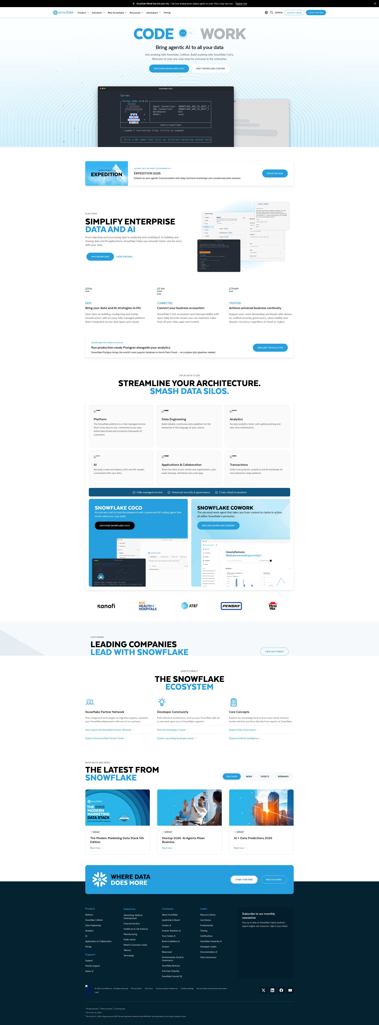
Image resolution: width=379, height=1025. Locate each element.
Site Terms (149, 988)
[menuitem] (83, 12)
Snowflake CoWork (94, 920)
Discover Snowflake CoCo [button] (169, 68)
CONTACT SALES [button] (294, 12)
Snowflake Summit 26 (172, 976)
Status (88, 971)
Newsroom (167, 952)
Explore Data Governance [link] (242, 729)
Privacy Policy (136, 988)
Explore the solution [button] (270, 347)
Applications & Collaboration (98, 941)
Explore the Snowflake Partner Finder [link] (104, 738)
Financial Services (132, 923)
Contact (165, 946)
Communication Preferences (167, 988)
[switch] (187, 33)
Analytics (89, 930)
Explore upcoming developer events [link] (175, 738)
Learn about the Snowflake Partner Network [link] (108, 729)
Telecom (127, 950)
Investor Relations (170, 930)
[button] (375, 3)
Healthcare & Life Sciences (136, 929)
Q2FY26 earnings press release (126, 1016)
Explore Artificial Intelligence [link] (244, 738)
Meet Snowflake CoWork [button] (210, 68)
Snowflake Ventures (171, 965)
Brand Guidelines (169, 941)
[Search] (271, 12)
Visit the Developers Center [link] (171, 729)
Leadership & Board (171, 920)
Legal (97, 992)
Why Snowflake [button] (100, 256)
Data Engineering (93, 925)
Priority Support (92, 966)
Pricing (88, 946)
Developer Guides (208, 946)
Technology (129, 955)
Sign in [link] (278, 12)
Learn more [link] (99, 441)
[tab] (232, 776)
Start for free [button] (244, 879)
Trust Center (167, 936)
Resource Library (208, 914)
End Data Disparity (170, 971)
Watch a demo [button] (274, 879)
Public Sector (130, 939)
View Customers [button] (274, 651)
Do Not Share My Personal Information (212, 988)
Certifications (206, 936)
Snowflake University (209, 941)
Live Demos (205, 920)
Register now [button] (275, 173)
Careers (165, 925)
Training (203, 930)
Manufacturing (130, 934)
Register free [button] (241, 3)
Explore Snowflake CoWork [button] (218, 525)
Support (89, 960)
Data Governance (208, 957)
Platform (89, 914)
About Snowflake (170, 914)
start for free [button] (316, 12)
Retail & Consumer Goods (135, 945)
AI (86, 936)
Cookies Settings (187, 988)
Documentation (207, 952)
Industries (130, 909)
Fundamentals (206, 925)
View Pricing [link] (124, 256)
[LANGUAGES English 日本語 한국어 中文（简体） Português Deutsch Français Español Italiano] (267, 12)
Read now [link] (95, 847)
